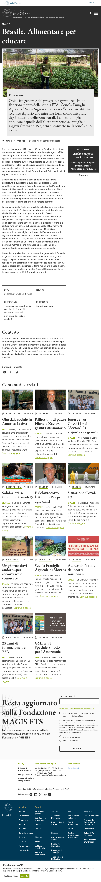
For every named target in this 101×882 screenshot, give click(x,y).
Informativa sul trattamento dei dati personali (76, 709)
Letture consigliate (40, 847)
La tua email (67, 696)
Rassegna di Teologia (56, 851)
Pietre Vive (89, 829)
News (37, 842)
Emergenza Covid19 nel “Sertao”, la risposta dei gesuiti (83, 425)
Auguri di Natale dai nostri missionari (81, 569)
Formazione (24, 846)
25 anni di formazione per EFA (14, 647)
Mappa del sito (25, 774)
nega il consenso (70, 740)
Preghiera (23, 820)
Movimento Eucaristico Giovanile (89, 822)
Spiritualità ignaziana (40, 819)
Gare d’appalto (74, 768)
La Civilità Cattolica (55, 845)
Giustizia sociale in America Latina (17, 421)
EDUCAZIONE (12, 560)
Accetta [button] (24, 876)
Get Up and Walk (91, 816)
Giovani (22, 811)
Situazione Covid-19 (82, 495)
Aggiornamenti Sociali (58, 838)
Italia (91, 2)
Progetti (20, 141)
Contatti (39, 829)
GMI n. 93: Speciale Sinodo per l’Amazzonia (48, 647)
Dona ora (83, 175)
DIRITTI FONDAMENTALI (14, 413)
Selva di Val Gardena (89, 834)
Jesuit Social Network (74, 817)
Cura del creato (26, 833)
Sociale (22, 824)
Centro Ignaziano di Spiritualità (73, 835)
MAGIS (9, 141)
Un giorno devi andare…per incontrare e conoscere (14, 572)
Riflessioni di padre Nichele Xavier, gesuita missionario (50, 423)
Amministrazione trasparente (26, 779)
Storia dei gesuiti (39, 812)
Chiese (22, 837)
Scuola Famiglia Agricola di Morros (50, 567)
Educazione (24, 816)
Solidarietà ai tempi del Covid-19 (17, 495)
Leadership (24, 850)
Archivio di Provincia (56, 817)
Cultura (22, 842)
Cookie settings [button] (11, 876)
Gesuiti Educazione (73, 823)
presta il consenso (71, 737)
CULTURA (43, 413)
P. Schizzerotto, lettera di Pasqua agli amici (48, 497)
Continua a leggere (11, 453)
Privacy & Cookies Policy (25, 769)
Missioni (22, 829)
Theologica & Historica (57, 858)
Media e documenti (40, 853)
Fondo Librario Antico (58, 823)
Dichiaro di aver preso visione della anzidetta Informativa (79, 714)
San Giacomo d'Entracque (90, 841)
